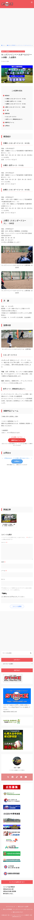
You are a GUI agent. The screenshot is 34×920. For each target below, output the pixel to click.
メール (4, 570)
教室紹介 (7, 95)
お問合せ (7, 125)
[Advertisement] (17, 26)
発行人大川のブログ (18, 912)
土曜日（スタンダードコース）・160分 (15, 107)
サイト (3, 579)
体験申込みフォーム (17, 440)
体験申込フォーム (9, 122)
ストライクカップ (10, 906)
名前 (3, 562)
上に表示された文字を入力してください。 (13, 596)
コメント (4, 542)
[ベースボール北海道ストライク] (7, 4)
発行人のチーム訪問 (23, 906)
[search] (31, 653)
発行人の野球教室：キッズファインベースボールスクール (17, 909)
